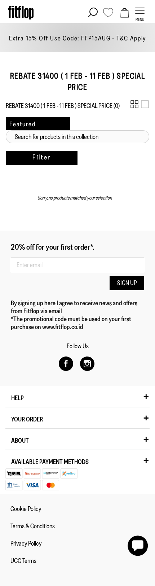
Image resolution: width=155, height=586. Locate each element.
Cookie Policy (25, 509)
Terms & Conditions (32, 526)
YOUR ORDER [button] (27, 419)
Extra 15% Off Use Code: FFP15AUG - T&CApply (77, 38)
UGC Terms (23, 561)
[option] (77, 37)
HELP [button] (17, 398)
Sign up (127, 283)
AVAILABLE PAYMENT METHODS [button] (50, 462)
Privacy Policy (25, 543)
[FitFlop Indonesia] (21, 12)
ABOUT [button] (20, 441)
